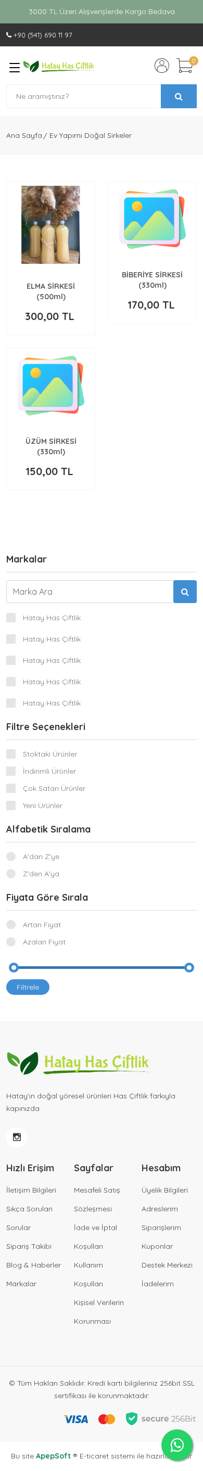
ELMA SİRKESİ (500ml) (51, 291)
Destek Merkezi (167, 1265)
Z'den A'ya (41, 873)
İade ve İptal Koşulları (95, 1237)
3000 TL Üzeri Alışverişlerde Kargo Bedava (102, 11)
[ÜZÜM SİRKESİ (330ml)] (51, 385)
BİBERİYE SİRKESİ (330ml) (152, 280)
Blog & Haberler (33, 1265)
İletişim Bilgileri (31, 1190)
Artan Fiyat (42, 924)
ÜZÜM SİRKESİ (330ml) (51, 446)
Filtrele (28, 987)
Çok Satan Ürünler (54, 788)
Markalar (21, 1283)
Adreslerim (160, 1208)
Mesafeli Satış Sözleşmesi (97, 1199)
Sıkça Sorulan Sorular (29, 1218)
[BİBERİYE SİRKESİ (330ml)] (152, 219)
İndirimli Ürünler (49, 771)
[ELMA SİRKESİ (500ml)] (51, 225)
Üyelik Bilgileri (165, 1190)
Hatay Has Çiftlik (52, 617)
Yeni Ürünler (42, 805)
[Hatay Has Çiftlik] (59, 65)
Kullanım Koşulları (88, 1274)
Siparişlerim (161, 1227)
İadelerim (158, 1283)
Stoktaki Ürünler (50, 754)
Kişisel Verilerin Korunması (99, 1312)
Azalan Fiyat (44, 941)
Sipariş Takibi (29, 1246)
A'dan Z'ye (41, 856)
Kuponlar (157, 1246)
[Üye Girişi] (162, 65)
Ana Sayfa (24, 135)
